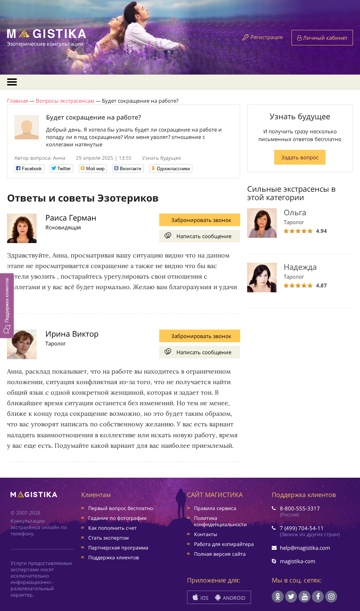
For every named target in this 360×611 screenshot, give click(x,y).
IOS (203, 597)
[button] (7, 305)
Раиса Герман (70, 217)
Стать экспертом (108, 537)
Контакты (205, 534)
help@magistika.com (305, 547)
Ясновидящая (63, 227)
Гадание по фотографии (117, 518)
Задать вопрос (300, 157)
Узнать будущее (161, 157)
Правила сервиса (215, 508)
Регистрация (267, 36)
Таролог (55, 343)
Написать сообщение (203, 236)
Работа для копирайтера (224, 544)
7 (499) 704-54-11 (302, 528)
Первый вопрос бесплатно (120, 508)
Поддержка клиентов (113, 557)
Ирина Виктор (71, 333)
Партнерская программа (118, 547)
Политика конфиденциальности (220, 521)
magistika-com (297, 561)
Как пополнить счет (112, 527)
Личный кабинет (324, 37)
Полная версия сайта (220, 553)
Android (233, 597)
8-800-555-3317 (300, 508)
